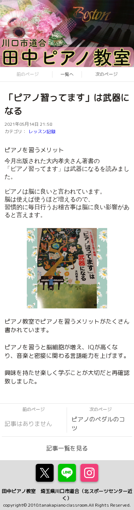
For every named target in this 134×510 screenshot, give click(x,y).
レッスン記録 (42, 131)
